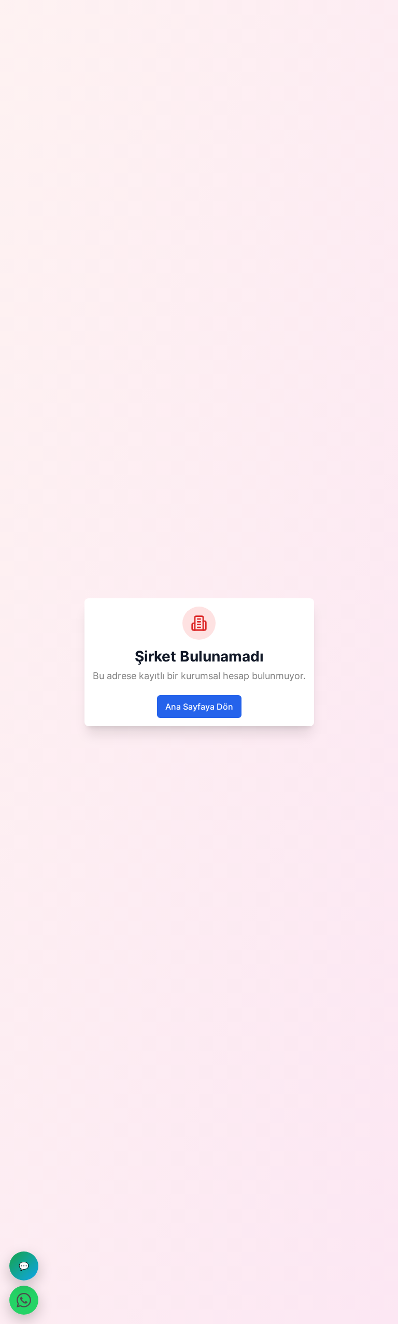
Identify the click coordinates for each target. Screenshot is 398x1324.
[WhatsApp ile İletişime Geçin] (23, 1300)
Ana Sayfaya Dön (199, 706)
